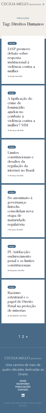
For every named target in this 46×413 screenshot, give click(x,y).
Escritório (23, 383)
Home (23, 380)
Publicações (23, 386)
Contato (23, 389)
